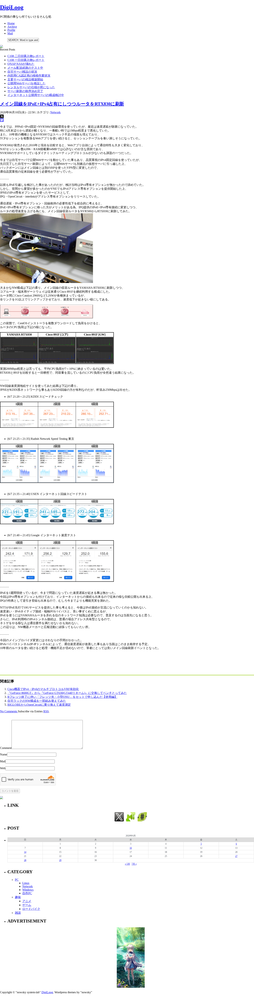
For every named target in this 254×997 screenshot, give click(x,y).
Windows (27, 889)
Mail (10, 33)
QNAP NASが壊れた (20, 63)
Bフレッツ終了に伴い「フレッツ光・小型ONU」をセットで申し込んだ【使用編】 (62, 696)
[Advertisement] (67, 661)
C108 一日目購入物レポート (25, 59)
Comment (6, 748)
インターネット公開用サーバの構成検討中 (35, 95)
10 (131, 848)
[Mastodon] (127, 120)
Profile (11, 30)
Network (55, 112)
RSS (46, 711)
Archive (12, 26)
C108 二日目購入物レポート (25, 56)
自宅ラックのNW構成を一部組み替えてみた (36, 700)
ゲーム (26, 905)
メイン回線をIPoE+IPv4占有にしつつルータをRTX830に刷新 (62, 103)
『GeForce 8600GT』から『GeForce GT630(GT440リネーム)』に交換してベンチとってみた (67, 693)
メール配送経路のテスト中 (25, 67)
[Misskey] (130, 820)
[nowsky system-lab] (142, 820)
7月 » (134, 864)
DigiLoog (11, 7)
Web (2, 768)
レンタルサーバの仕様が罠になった (31, 87)
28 (25, 860)
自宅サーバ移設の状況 (22, 71)
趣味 (18, 897)
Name (3, 754)
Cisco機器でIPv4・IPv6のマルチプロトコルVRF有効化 (43, 689)
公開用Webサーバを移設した (26, 83)
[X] (127, 116)
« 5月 (127, 864)
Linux (25, 883)
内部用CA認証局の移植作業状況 (28, 75)
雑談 (18, 912)
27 (236, 856)
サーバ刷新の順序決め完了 (25, 91)
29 (60, 860)
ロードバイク (31, 908)
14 (25, 852)
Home (11, 23)
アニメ (26, 901)
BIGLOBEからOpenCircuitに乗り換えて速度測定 (39, 704)
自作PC (27, 893)
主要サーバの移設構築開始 (25, 79)
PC (17, 879)
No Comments (9, 711)
